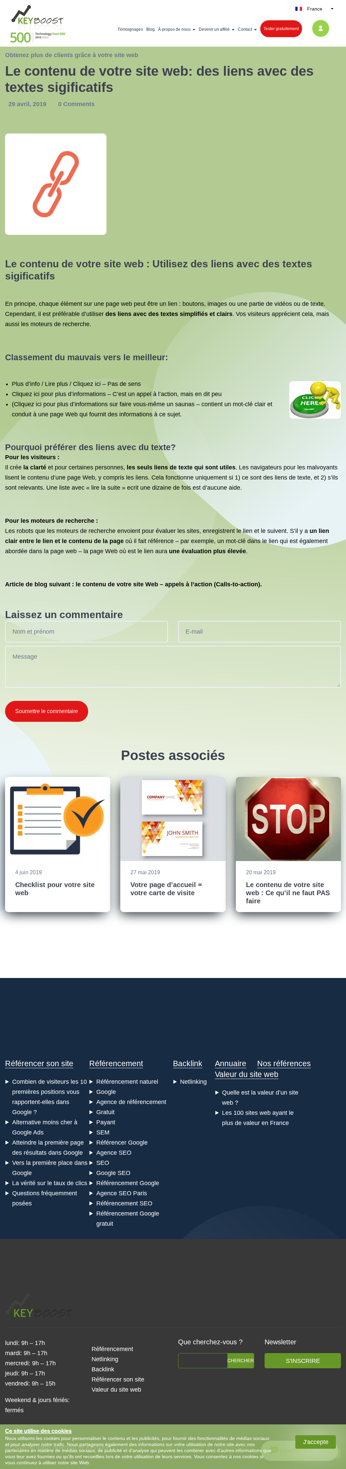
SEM (102, 1132)
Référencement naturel (127, 1081)
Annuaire (230, 1063)
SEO (102, 1162)
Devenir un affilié (214, 29)
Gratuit (105, 1112)
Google (106, 1091)
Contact (245, 29)
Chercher (240, 1360)
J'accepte (315, 1442)
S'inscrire (303, 1360)
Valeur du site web (246, 1074)
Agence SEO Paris (121, 1193)
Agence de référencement (131, 1102)
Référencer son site (39, 1063)
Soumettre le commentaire (46, 711)
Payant (105, 1122)
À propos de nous (174, 29)
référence (161, 541)
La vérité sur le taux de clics (49, 1183)
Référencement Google (127, 1183)
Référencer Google (122, 1142)
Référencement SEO (124, 1203)
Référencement (116, 1063)
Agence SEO (113, 1152)
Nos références (284, 1063)
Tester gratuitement (281, 28)
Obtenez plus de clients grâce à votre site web (71, 55)
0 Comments (76, 104)
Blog (150, 29)
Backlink (187, 1063)
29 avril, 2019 (28, 104)
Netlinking (193, 1081)
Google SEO (113, 1173)
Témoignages (130, 29)
